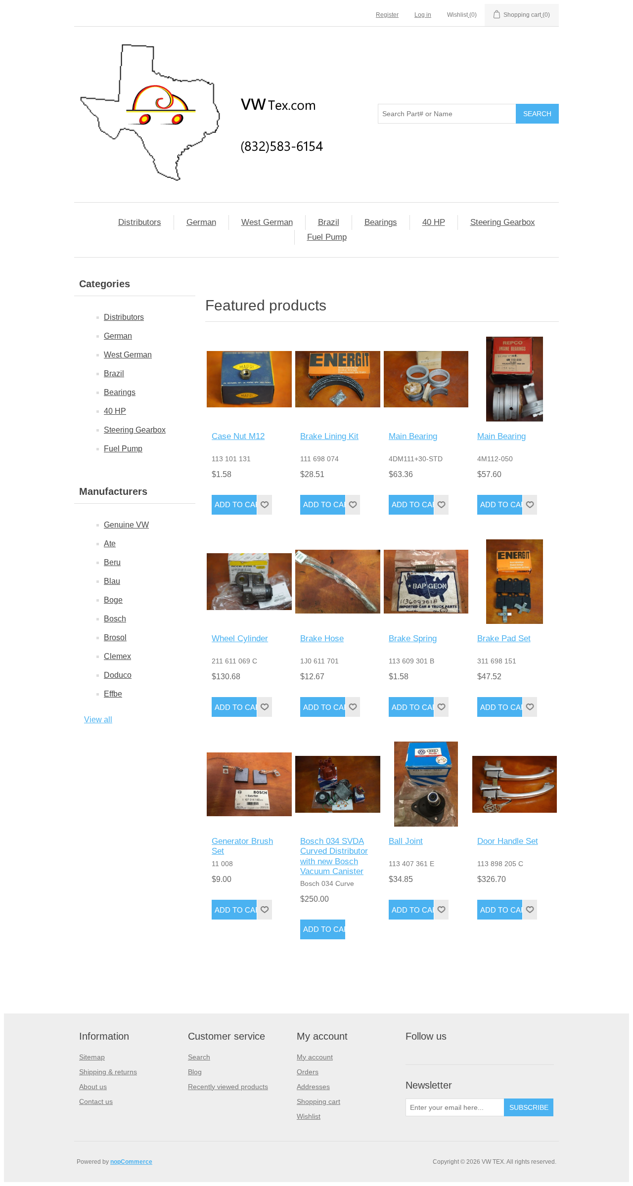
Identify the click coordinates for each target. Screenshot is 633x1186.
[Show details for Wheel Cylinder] (249, 581)
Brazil (328, 222)
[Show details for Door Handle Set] (514, 784)
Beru (112, 562)
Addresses (313, 1087)
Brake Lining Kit (329, 436)
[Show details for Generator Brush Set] (249, 784)
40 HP (433, 222)
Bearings (380, 222)
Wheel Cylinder (240, 638)
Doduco (118, 675)
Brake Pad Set (504, 638)
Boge (113, 600)
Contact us (96, 1101)
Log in (422, 14)
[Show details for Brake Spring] (426, 581)
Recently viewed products (228, 1087)
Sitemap (92, 1057)
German (201, 222)
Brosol (115, 637)
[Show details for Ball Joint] (426, 784)
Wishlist (308, 1116)
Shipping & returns (108, 1072)
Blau (112, 581)
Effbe (113, 694)
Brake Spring (413, 638)
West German (267, 222)
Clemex (117, 656)
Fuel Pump (327, 237)
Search (199, 1057)
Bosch (115, 619)
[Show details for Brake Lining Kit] (337, 379)
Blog (195, 1072)
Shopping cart (318, 1101)
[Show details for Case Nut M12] (249, 379)
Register (387, 14)
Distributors (139, 222)
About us (93, 1087)
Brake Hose (322, 638)
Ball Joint (406, 841)
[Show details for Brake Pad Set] (514, 581)
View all (98, 719)
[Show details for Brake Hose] (337, 581)
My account (315, 1057)
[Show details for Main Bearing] (426, 379)
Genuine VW (126, 525)
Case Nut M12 (238, 436)
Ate (110, 543)
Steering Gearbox (502, 222)
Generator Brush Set (242, 846)
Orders (307, 1072)
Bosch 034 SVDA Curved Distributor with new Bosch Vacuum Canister (334, 856)
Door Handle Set (507, 841)
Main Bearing (413, 436)
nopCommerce (131, 1161)
